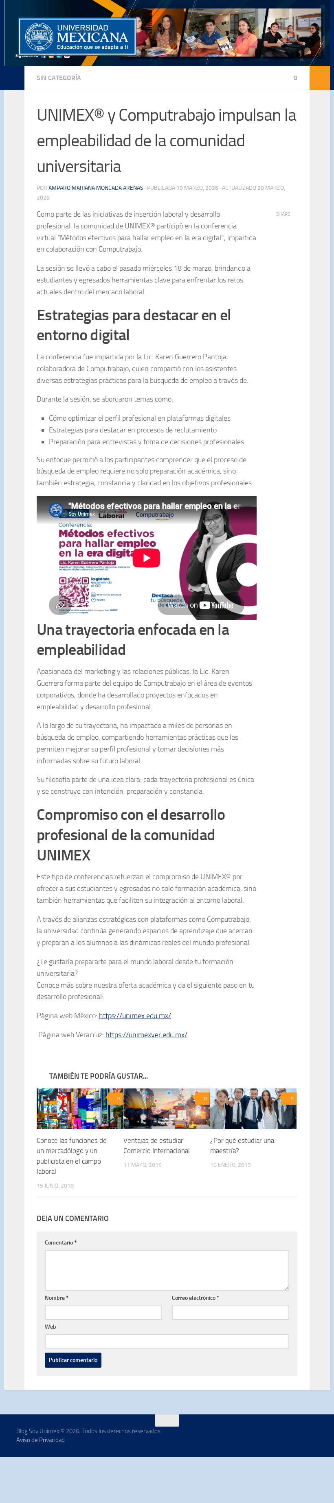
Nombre (56, 1298)
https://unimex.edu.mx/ (135, 1015)
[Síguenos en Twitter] (297, 1436)
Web (50, 1327)
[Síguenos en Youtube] (312, 1436)
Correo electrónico (195, 1298)
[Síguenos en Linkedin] (268, 1436)
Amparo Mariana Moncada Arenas (95, 188)
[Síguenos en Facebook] (238, 1436)
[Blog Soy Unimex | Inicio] (77, 36)
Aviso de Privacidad (40, 1440)
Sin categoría (59, 78)
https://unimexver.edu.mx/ (146, 1034)
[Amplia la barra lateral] (14, 78)
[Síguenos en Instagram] (253, 1436)
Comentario (61, 1243)
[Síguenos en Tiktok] (282, 1436)
